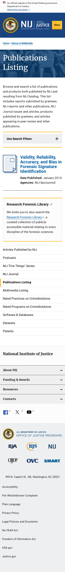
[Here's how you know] (32, 6)
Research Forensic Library (24, 217)
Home (6, 43)
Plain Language (11, 504)
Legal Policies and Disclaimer (20, 521)
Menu (57, 25)
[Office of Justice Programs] (10, 25)
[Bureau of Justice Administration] (12, 449)
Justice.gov (9, 556)
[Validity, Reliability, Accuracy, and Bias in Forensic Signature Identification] (10, 172)
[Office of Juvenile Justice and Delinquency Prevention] (13, 464)
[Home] (35, 25)
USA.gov (7, 547)
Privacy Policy (10, 513)
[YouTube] (30, 413)
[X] (18, 413)
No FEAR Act (10, 530)
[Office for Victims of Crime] (32, 463)
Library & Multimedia (22, 43)
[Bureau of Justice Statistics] (32, 451)
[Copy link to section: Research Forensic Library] (50, 204)
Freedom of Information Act (19, 539)
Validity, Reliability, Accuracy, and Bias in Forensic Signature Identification (41, 164)
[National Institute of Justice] (52, 449)
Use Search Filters (19, 139)
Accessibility (10, 487)
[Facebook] (7, 413)
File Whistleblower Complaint (20, 495)
